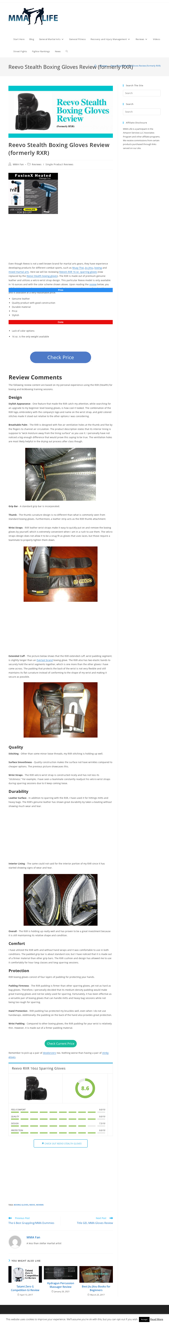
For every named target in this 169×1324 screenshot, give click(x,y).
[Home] (95, 65)
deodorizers (49, 1052)
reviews (40, 1205)
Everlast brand (45, 660)
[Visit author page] (15, 1241)
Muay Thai (78, 267)
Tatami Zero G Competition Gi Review (25, 1288)
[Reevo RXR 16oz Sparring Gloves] (35, 1088)
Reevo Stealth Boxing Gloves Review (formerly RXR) (136, 65)
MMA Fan (18, 164)
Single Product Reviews (59, 164)
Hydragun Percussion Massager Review (60, 1285)
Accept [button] (144, 1319)
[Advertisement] (60, 240)
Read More (156, 1319)
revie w (93, 284)
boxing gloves (21, 1205)
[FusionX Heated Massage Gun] (33, 193)
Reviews (36, 164)
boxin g (98, 267)
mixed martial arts (19, 271)
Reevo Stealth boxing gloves (42, 276)
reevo (32, 1205)
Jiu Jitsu (89, 267)
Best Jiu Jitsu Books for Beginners (96, 1288)
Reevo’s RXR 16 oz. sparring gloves (78, 271)
